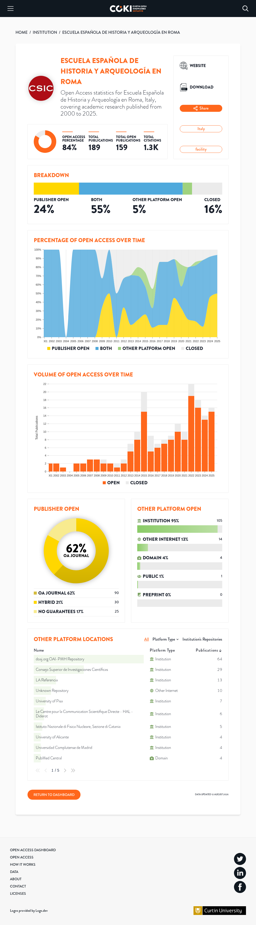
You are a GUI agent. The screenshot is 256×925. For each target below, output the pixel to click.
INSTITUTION (45, 32)
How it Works (23, 864)
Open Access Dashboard (33, 849)
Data (14, 871)
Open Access (22, 857)
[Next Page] (65, 770)
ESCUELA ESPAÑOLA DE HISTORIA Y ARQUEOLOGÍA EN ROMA (121, 32)
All (146, 639)
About (16, 878)
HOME (22, 32)
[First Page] (38, 770)
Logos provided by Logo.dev (29, 910)
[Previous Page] (46, 770)
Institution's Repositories (202, 639)
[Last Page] (73, 770)
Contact (18, 886)
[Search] (245, 9)
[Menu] (11, 9)
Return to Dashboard (54, 794)
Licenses (18, 893)
